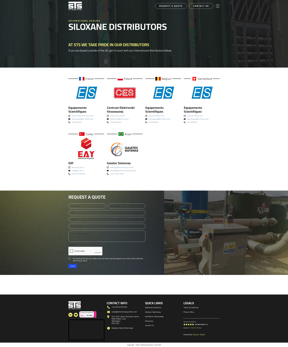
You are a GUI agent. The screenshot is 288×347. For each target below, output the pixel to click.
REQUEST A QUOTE (171, 6)
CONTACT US (201, 6)
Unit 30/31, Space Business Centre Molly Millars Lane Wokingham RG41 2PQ (125, 319)
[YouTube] (76, 315)
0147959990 (154, 122)
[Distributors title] (86, 93)
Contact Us (149, 325)
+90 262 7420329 (78, 174)
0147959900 (77, 122)
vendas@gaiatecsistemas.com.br (123, 170)
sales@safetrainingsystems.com (124, 312)
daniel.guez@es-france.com (82, 119)
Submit (72, 266)
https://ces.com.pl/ (117, 115)
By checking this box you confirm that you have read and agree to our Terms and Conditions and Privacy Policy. (108, 259)
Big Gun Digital (199, 334)
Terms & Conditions (191, 307)
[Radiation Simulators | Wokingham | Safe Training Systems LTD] (75, 6)
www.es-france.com (156, 115)
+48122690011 (116, 122)
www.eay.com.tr (78, 167)
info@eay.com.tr (78, 170)
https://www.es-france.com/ (83, 115)
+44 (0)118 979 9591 (119, 307)
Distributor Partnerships (154, 316)
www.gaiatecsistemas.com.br (122, 167)
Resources (149, 321)
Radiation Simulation (153, 307)
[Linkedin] (70, 315)
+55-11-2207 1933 (116, 174)
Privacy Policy (188, 312)
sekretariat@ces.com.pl (119, 119)
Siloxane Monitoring (153, 312)
